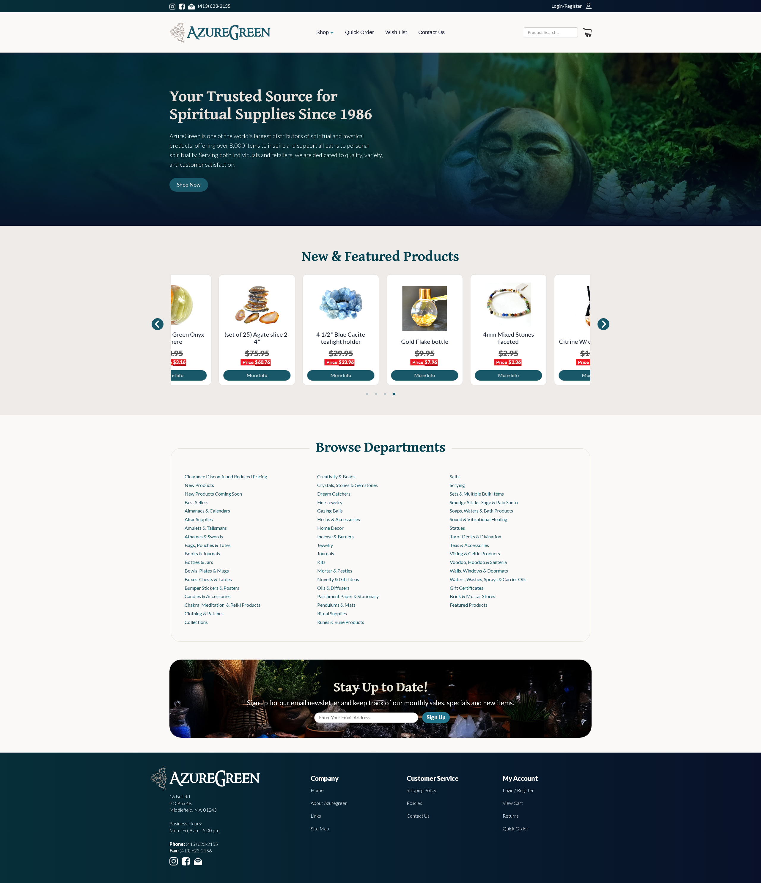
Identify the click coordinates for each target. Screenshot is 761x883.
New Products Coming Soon (213, 493)
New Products (199, 485)
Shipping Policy (421, 790)
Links (316, 816)
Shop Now (189, 184)
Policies (414, 803)
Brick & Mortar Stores (472, 596)
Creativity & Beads (336, 476)
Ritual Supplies (332, 613)
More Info (212, 375)
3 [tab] (385, 394)
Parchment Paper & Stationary (348, 596)
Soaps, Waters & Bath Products (481, 510)
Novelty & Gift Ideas (338, 579)
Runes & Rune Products (340, 622)
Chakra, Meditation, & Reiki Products (222, 605)
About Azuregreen (329, 803)
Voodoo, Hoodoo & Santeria (478, 562)
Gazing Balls (330, 510)
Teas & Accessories (469, 545)
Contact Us (431, 32)
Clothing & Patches (204, 613)
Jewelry (325, 545)
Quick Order (359, 32)
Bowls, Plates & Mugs (207, 570)
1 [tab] (367, 394)
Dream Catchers (333, 493)
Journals (325, 553)
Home (317, 790)
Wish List (396, 32)
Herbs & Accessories (338, 519)
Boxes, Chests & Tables (208, 579)
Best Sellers (196, 502)
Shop (323, 32)
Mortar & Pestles (334, 570)
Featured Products (469, 605)
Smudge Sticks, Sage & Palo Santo (484, 502)
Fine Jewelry (329, 502)
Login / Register (518, 790)
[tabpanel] (212, 329)
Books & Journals (202, 553)
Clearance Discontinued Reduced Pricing (226, 476)
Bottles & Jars (199, 562)
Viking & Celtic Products (475, 553)
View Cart (513, 803)
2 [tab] (376, 394)
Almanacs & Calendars (207, 510)
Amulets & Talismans (206, 528)
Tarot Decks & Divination (475, 536)
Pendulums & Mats (336, 605)
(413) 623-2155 (214, 6)
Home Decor (330, 528)
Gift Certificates (466, 588)
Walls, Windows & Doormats (479, 570)
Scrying (457, 485)
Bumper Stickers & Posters (212, 588)
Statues (457, 528)
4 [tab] (394, 394)
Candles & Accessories (208, 596)
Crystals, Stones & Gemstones (347, 485)
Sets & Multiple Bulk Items (477, 493)
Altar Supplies (199, 519)
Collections (196, 622)
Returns (511, 816)
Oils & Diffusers (333, 588)
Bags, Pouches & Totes (208, 545)
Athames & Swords (204, 536)
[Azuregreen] (220, 32)
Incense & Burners (335, 536)
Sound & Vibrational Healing (478, 519)
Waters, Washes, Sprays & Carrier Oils (488, 579)
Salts (455, 476)
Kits (321, 562)
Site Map (320, 828)
